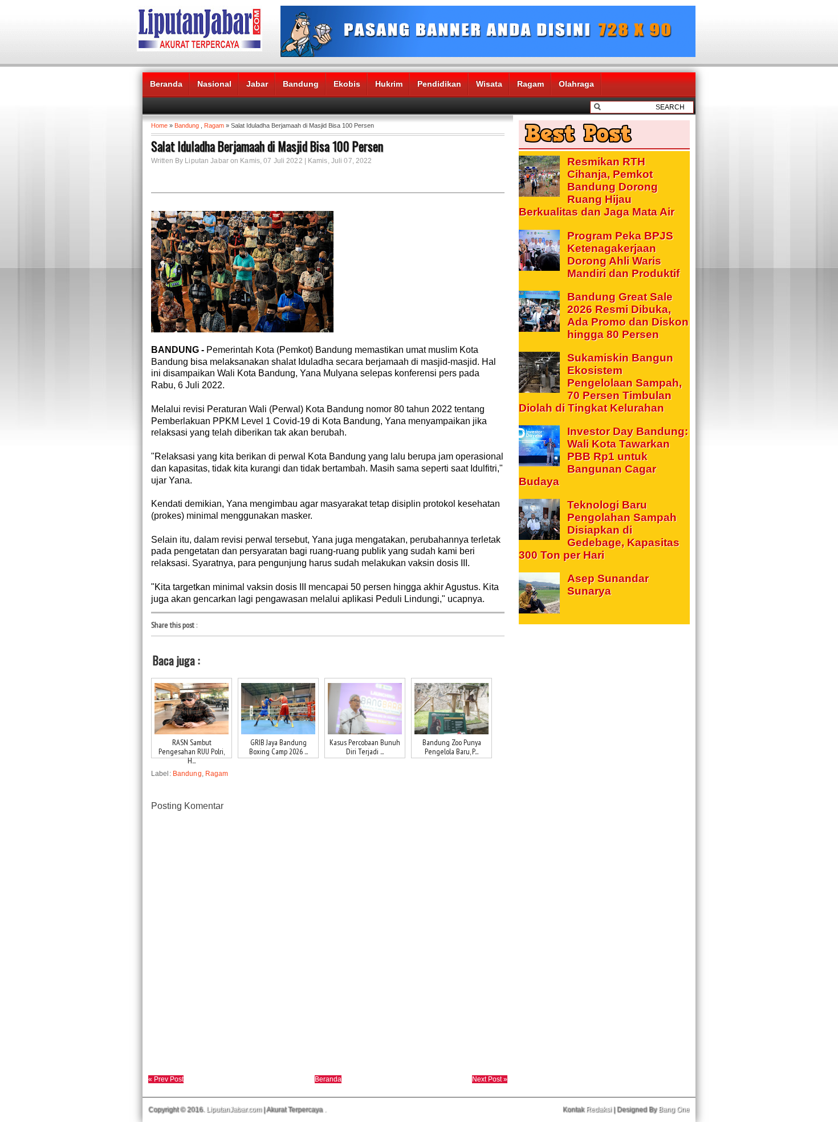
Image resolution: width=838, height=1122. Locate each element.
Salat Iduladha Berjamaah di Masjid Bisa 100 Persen (267, 146)
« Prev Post (166, 1079)
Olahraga (576, 83)
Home (159, 125)
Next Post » (489, 1079)
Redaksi (599, 1109)
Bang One (674, 1109)
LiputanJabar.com (234, 1109)
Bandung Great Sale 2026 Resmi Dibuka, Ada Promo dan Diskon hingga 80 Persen (628, 315)
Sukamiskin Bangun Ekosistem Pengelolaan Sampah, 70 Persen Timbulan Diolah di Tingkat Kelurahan (600, 383)
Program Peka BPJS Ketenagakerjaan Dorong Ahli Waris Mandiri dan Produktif (623, 254)
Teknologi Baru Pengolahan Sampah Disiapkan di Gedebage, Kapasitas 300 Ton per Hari (599, 530)
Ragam (530, 83)
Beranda (166, 83)
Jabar (257, 83)
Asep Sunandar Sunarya (608, 584)
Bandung (301, 83)
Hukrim (388, 83)
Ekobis (346, 83)
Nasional (214, 83)
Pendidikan (439, 83)
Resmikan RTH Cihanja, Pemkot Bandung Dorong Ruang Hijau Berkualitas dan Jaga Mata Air (596, 187)
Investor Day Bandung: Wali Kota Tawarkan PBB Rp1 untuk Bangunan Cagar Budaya (603, 456)
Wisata (489, 83)
